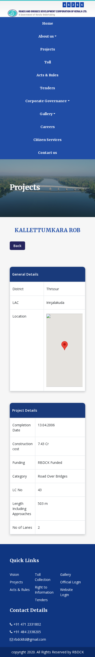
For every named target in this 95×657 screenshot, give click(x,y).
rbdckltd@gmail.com (29, 639)
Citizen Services (47, 140)
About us (46, 36)
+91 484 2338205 (26, 631)
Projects (47, 49)
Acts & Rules (47, 75)
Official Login (70, 582)
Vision (14, 574)
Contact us (47, 152)
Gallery (46, 114)
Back (17, 245)
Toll (47, 62)
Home (47, 23)
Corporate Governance (46, 101)
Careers (47, 127)
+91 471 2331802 (26, 624)
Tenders (47, 88)
